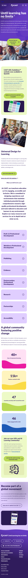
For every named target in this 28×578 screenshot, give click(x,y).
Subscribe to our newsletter (7, 552)
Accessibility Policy (5, 564)
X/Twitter (21, 554)
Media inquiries (4, 560)
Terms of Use (4, 568)
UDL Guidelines (4, 554)
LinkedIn (21, 550)
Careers (2, 556)
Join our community (5, 550)
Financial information (5, 558)
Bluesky (21, 552)
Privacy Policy (4, 566)
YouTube (21, 556)
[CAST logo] (14, 5)
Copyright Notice (4, 570)
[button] (26, 5)
